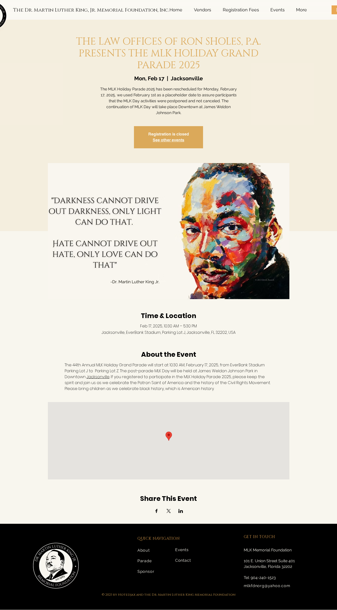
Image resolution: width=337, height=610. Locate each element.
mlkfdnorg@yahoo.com (267, 585)
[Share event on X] (168, 511)
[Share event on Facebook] (156, 511)
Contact (183, 560)
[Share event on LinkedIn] (180, 511)
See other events (168, 140)
